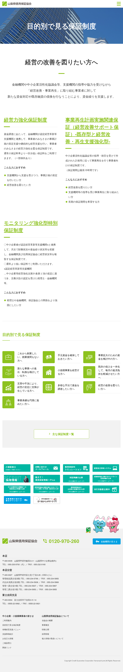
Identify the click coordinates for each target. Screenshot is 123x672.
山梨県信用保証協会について (55, 615)
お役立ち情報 (7, 638)
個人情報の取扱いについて (52, 638)
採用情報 (45, 634)
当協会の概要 (47, 620)
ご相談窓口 (6, 643)
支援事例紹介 (7, 634)
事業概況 (45, 625)
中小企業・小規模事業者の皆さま (18, 615)
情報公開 (45, 629)
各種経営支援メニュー (11, 629)
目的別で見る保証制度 (11, 625)
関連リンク (6, 647)
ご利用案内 (6, 620)
